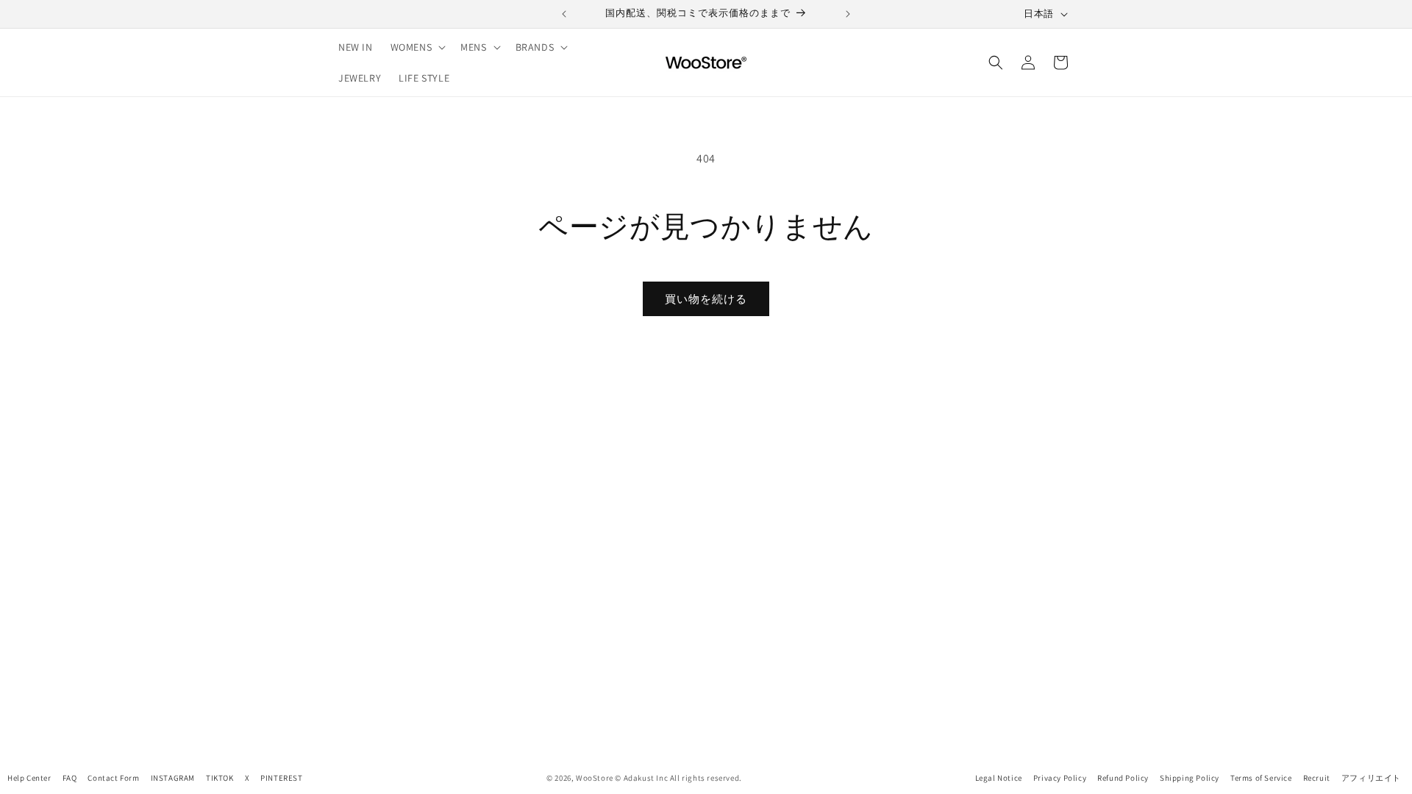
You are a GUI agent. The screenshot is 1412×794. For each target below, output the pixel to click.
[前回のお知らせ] (564, 14)
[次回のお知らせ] (848, 14)
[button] (417, 47)
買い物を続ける (706, 299)
